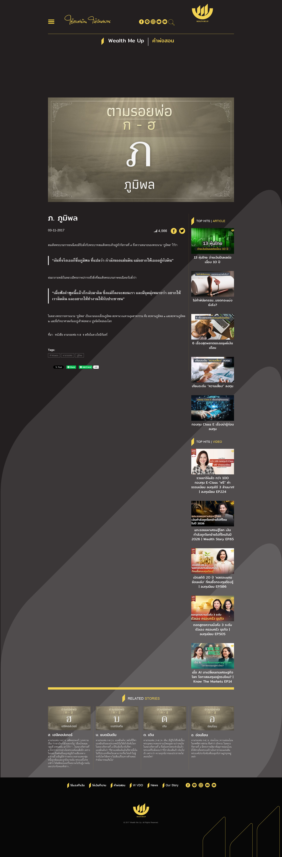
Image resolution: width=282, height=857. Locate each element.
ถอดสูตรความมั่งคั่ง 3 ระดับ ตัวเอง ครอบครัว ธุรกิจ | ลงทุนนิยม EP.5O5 (212, 629)
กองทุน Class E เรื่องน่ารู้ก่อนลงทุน (213, 426)
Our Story (172, 785)
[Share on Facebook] (174, 231)
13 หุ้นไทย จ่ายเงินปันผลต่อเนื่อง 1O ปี (212, 259)
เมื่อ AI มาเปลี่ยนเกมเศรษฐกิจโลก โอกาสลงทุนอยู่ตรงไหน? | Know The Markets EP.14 (212, 677)
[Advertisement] (141, 73)
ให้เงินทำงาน (99, 785)
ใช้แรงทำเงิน (77, 785)
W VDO (138, 785)
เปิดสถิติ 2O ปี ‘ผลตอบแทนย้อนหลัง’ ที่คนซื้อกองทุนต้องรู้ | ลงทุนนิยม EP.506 (212, 582)
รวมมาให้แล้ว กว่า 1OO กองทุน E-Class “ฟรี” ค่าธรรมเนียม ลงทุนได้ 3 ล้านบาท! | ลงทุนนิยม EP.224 (212, 485)
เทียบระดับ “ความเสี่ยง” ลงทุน (212, 386)
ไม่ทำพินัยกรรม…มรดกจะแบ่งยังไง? (212, 302)
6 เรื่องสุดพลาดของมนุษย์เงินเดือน (212, 345)
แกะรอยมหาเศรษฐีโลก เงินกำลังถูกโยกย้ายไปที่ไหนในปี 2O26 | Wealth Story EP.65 (213, 534)
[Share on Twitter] (182, 231)
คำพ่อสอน (54, 355)
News (154, 785)
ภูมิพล (79, 355)
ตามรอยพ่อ (67, 355)
